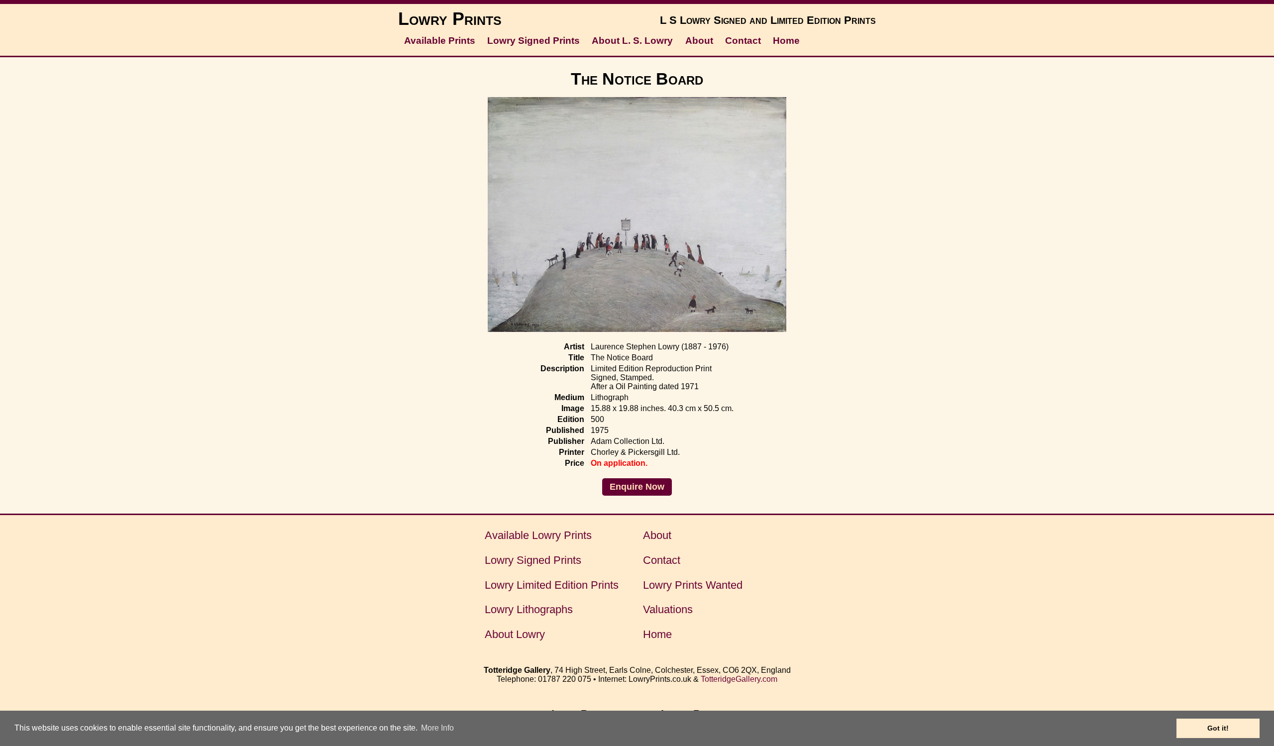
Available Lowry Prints (538, 535)
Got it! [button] (1218, 728)
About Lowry (515, 634)
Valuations (668, 609)
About (699, 40)
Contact (743, 40)
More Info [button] (437, 728)
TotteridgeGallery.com (739, 679)
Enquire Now (637, 487)
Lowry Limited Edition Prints (552, 585)
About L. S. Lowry (632, 40)
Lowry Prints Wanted (693, 585)
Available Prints (439, 40)
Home (786, 40)
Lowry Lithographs (529, 609)
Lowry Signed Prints (533, 40)
